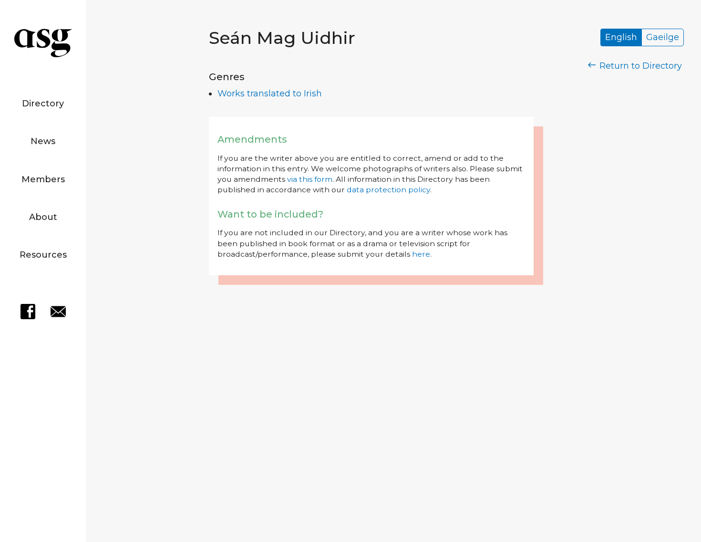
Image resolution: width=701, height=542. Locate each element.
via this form (309, 179)
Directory (43, 103)
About (43, 217)
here (421, 254)
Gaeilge (662, 37)
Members (43, 179)
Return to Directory (639, 66)
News (43, 141)
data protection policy (388, 189)
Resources (43, 255)
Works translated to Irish (269, 93)
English (621, 37)
